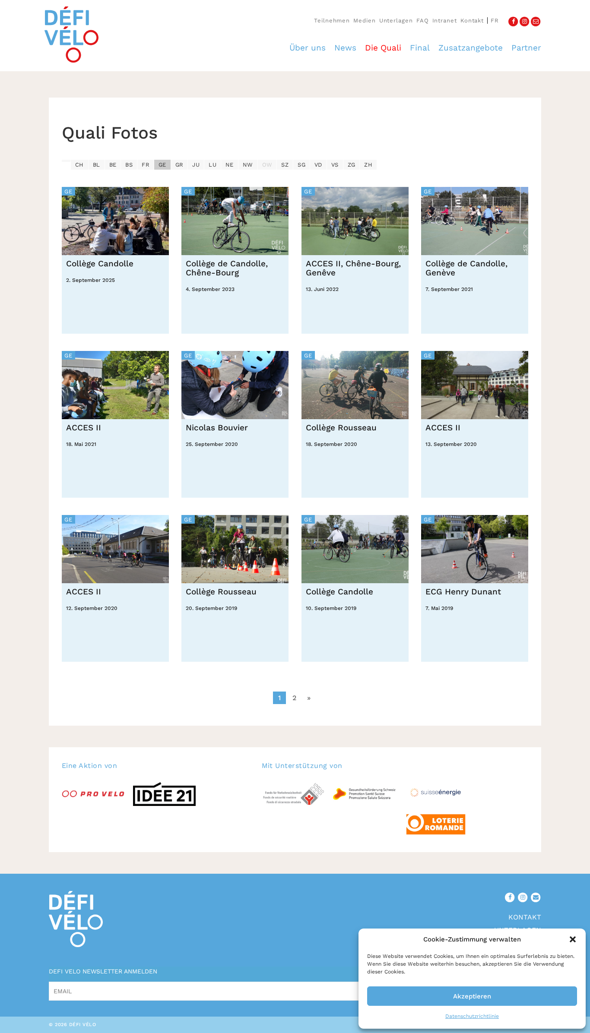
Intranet (444, 20)
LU (212, 164)
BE (113, 164)
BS (129, 164)
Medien (364, 20)
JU (196, 164)
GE (162, 164)
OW (267, 164)
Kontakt (472, 20)
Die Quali (383, 48)
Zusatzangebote (470, 48)
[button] (572, 939)
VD (318, 164)
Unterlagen (396, 20)
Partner (526, 48)
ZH (368, 164)
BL (96, 164)
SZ (285, 164)
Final (420, 48)
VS (335, 164)
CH (79, 164)
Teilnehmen (332, 20)
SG (301, 164)
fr (495, 20)
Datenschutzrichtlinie (472, 1016)
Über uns (307, 48)
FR (145, 164)
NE (229, 164)
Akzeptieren (472, 996)
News (345, 48)
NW (248, 164)
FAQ (422, 20)
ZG (351, 164)
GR (179, 164)
